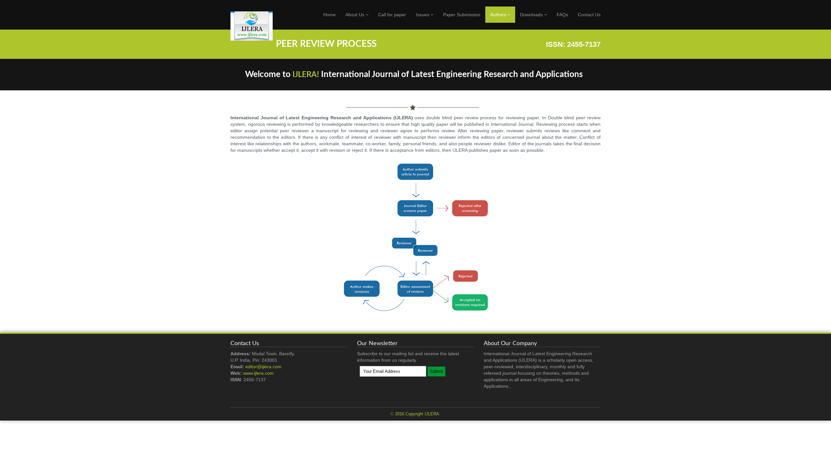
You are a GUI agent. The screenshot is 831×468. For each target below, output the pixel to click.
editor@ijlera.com (263, 366)
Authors (498, 14)
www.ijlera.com (258, 373)
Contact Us (589, 14)
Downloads (532, 14)
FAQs (562, 14)
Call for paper (392, 14)
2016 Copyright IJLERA (417, 414)
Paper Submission (461, 14)
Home (329, 14)
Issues (423, 14)
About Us (355, 14)
